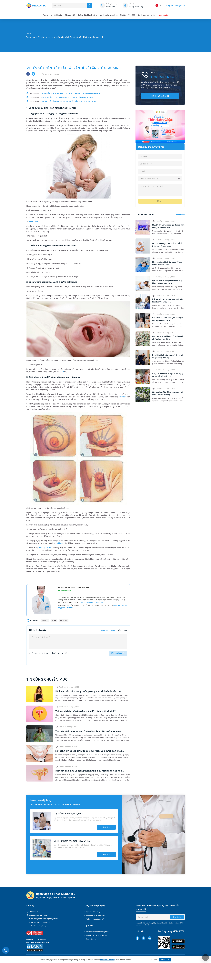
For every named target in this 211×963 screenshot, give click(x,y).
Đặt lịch (106, 827)
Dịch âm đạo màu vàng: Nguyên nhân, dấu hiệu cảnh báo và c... (89, 770)
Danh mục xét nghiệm (147, 15)
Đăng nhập (180, 5)
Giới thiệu (58, 15)
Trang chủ (30, 37)
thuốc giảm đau (45, 547)
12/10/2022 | (66, 93)
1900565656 (33, 912)
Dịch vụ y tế (70, 15)
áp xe (61, 372)
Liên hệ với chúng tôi (160, 96)
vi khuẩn (60, 543)
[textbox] (160, 178)
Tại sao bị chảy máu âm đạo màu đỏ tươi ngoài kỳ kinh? (85, 711)
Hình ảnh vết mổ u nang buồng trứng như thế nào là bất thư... (89, 691)
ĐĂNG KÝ (177, 917)
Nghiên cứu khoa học (108, 15)
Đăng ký (169, 5)
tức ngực (122, 397)
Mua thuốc (163, 15)
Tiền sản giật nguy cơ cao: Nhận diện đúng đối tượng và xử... (88, 730)
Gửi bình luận (116, 653)
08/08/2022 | (61, 97)
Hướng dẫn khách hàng (87, 15)
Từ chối (154, 959)
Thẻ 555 (131, 15)
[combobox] (160, 178)
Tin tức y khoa (44, 37)
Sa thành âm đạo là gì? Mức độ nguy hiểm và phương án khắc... (89, 750)
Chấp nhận (165, 959)
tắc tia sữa (33, 222)
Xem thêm (180, 214)
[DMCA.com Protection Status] (34, 948)
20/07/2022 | (63, 101)
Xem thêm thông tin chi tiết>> (92, 602)
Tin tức (123, 15)
